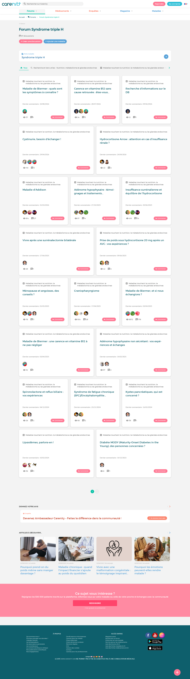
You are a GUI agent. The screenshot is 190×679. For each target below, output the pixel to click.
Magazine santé (110, 636)
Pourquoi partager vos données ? (37, 638)
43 (104, 168)
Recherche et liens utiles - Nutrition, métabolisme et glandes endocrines (65, 68)
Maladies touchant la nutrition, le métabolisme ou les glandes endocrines (135, 68)
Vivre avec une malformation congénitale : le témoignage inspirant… (113, 570)
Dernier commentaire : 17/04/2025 (87, 306)
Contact (68, 650)
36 (130, 420)
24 (78, 117)
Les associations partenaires (35, 644)
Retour (22, 23)
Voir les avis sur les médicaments (116, 642)
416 (130, 218)
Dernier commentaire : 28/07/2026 (87, 104)
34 (138, 218)
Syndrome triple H (33, 57)
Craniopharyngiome (86, 290)
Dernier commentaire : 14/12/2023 (113, 458)
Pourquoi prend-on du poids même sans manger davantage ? (36, 570)
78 (27, 319)
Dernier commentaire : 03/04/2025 (139, 306)
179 (139, 319)
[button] (32, 11)
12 (130, 117)
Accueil (22, 17)
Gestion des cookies (72, 648)
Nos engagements (32, 651)
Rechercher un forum (112, 638)
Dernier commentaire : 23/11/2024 (87, 407)
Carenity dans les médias (74, 638)
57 (78, 218)
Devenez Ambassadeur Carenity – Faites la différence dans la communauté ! (72, 518)
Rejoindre (159, 4)
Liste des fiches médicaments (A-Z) (116, 648)
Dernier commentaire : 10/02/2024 (36, 458)
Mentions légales (71, 644)
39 (27, 471)
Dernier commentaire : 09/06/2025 (113, 255)
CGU (67, 646)
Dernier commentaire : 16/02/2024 (139, 407)
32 (27, 370)
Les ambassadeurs (32, 642)
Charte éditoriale (71, 640)
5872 (131, 319)
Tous (25, 68)
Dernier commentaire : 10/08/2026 (36, 104)
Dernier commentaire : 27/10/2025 (87, 205)
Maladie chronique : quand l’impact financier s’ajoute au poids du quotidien (75, 570)
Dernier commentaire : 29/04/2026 (36, 154)
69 (78, 420)
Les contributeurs (32, 646)
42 (104, 269)
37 (27, 117)
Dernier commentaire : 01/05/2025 (36, 306)
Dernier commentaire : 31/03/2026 (36, 205)
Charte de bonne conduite (74, 642)
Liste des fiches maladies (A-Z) (115, 646)
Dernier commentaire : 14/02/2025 (113, 357)
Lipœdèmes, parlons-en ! (38, 442)
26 (27, 269)
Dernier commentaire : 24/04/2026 (113, 154)
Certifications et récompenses (76, 636)
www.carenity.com (68, 659)
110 (27, 168)
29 (27, 420)
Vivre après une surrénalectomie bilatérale (49, 240)
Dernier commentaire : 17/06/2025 (36, 255)
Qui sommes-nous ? (32, 636)
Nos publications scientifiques (36, 650)
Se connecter (174, 4)
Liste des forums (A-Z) (112, 644)
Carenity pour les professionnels (76, 651)
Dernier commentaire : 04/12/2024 (36, 407)
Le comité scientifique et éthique (37, 648)
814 (27, 218)
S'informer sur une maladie (114, 640)
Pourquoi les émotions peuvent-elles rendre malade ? (148, 570)
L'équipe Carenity (31, 640)
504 (79, 319)
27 (35, 218)
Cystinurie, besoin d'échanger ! (42, 139)
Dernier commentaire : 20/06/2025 (139, 205)
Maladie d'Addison (34, 189)
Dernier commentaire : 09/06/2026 (139, 104)
